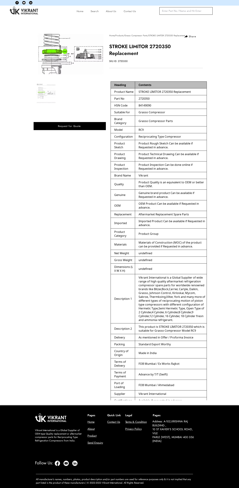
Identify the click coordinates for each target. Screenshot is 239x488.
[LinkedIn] (30, 2)
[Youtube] (24, 2)
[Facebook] (17, 2)
